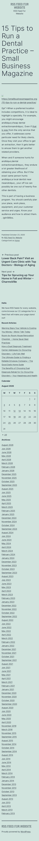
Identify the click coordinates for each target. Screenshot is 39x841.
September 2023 (9, 573)
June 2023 (6, 584)
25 (9, 423)
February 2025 (8, 511)
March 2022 (7, 638)
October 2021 (8, 656)
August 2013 (7, 799)
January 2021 (8, 689)
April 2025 (6, 503)
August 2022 (7, 620)
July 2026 (6, 449)
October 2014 (8, 748)
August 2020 (7, 708)
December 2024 (9, 518)
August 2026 (7, 445)
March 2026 (7, 463)
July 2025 (6, 492)
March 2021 (7, 682)
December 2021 (9, 649)
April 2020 (6, 722)
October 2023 (8, 569)
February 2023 (8, 598)
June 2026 (6, 452)
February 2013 (8, 813)
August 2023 (7, 576)
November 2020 (9, 697)
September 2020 (9, 704)
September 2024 (9, 529)
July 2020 (6, 711)
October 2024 (8, 525)
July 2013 (6, 802)
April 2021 (6, 678)
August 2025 (7, 489)
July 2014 (6, 759)
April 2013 (6, 806)
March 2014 (7, 773)
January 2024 (8, 558)
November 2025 (9, 478)
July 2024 (6, 536)
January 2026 (8, 470)
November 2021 (9, 653)
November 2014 (9, 744)
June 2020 (6, 715)
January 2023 (8, 602)
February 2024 (8, 554)
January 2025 (8, 514)
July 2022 (6, 624)
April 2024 (6, 547)
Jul (5, 435)
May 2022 (6, 631)
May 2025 (6, 500)
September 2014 (9, 751)
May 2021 (6, 675)
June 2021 (6, 671)
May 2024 (6, 543)
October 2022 (8, 613)
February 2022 (8, 642)
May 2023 (6, 587)
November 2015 (9, 733)
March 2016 (7, 729)
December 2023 (9, 562)
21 (25, 417)
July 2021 (6, 667)
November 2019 (9, 726)
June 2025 (6, 496)
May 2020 (6, 718)
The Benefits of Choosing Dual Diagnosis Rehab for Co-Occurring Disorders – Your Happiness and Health (19, 372)
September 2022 (9, 616)
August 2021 (7, 664)
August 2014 (7, 755)
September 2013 (9, 795)
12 (14, 411)
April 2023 (6, 591)
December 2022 (9, 605)
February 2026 (8, 467)
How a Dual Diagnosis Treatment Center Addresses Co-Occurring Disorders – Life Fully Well (17, 350)
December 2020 (9, 693)
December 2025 (9, 474)
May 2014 (6, 766)
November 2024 (9, 521)
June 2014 (6, 762)
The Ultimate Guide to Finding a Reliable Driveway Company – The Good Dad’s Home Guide (17, 361)
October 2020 (8, 700)
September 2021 (9, 660)
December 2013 (9, 784)
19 (14, 417)
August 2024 (7, 532)
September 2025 (9, 485)
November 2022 (9, 609)
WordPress (25, 832)
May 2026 (6, 456)
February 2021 (8, 686)
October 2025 (8, 481)
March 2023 (7, 594)
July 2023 (6, 580)
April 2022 (6, 635)
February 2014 (8, 777)
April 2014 (6, 770)
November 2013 (9, 788)
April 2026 (6, 459)
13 (20, 411)
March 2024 (7, 551)
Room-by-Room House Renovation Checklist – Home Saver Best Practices (18, 339)
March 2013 (7, 810)
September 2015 (9, 737)
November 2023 (9, 565)
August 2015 (7, 740)
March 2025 (7, 507)
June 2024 (6, 540)
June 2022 (6, 627)
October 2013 (8, 791)
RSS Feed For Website (13, 238)
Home (17, 240)
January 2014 (8, 781)
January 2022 (8, 646)
